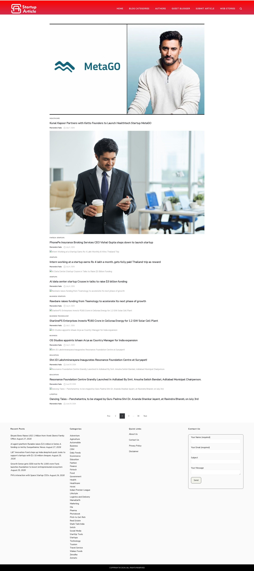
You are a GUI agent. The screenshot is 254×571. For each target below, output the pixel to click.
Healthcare (55, 118)
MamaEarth (75, 500)
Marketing (74, 503)
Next (145, 416)
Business (53, 296)
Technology (63, 316)
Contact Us (134, 440)
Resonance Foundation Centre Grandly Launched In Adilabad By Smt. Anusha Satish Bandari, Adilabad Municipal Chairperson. (125, 379)
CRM (72, 449)
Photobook (75, 513)
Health (73, 479)
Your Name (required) (200, 437)
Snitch (72, 527)
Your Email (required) (200, 447)
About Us (133, 434)
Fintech (53, 238)
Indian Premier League (80, 490)
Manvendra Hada (56, 128)
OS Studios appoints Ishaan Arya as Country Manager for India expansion (94, 340)
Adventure (75, 435)
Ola (71, 507)
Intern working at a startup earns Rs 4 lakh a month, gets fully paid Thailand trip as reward (105, 262)
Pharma (73, 510)
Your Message (197, 468)
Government (75, 476)
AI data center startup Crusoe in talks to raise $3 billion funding (88, 281)
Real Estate (75, 520)
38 (138, 416)
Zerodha (73, 554)
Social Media (75, 531)
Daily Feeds (75, 452)
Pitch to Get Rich (77, 517)
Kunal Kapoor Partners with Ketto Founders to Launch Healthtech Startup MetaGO (100, 123)
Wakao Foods (76, 551)
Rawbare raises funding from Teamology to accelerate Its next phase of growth (98, 301)
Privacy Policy (135, 445)
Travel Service (76, 547)
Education (54, 355)
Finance (73, 466)
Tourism (73, 544)
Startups (60, 238)
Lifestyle (53, 394)
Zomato (73, 558)
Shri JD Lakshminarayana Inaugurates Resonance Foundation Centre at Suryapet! (98, 360)
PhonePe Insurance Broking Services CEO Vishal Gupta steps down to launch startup (101, 242)
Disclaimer (133, 451)
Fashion (73, 463)
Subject (194, 457)
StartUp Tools (76, 534)
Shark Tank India (77, 524)
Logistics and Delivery (80, 497)
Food (72, 473)
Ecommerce (75, 456)
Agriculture (75, 439)
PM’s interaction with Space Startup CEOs (30, 475)
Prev (108, 416)
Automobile (75, 442)
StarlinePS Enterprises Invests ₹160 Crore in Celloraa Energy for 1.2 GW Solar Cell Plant (104, 321)
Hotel (72, 486)
